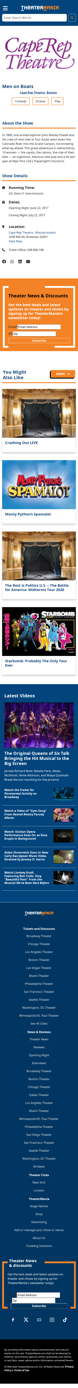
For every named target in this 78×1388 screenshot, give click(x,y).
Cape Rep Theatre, (33, 93)
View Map (15, 241)
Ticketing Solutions (39, 1246)
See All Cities (39, 1023)
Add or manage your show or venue (39, 1230)
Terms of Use (21, 1370)
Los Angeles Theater (39, 952)
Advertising (39, 1222)
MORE (61, 374)
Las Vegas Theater (39, 968)
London (39, 1190)
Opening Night (39, 1055)
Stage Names (39, 1206)
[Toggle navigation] (2, 7)
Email (12, 327)
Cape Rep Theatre (21, 232)
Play (57, 101)
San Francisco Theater (39, 992)
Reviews (39, 1047)
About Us (39, 1238)
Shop (39, 1214)
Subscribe (39, 341)
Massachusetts (45, 232)
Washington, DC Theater (39, 1008)
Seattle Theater (39, 1000)
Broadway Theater (39, 936)
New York (39, 1182)
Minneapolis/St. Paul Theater (39, 1016)
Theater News (39, 1039)
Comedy (20, 101)
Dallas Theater (39, 1095)
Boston (52, 93)
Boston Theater (39, 960)
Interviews (39, 1063)
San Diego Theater (39, 1135)
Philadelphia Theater (39, 984)
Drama (40, 101)
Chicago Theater (39, 944)
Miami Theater (39, 976)
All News (39, 1167)
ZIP (10, 334)
